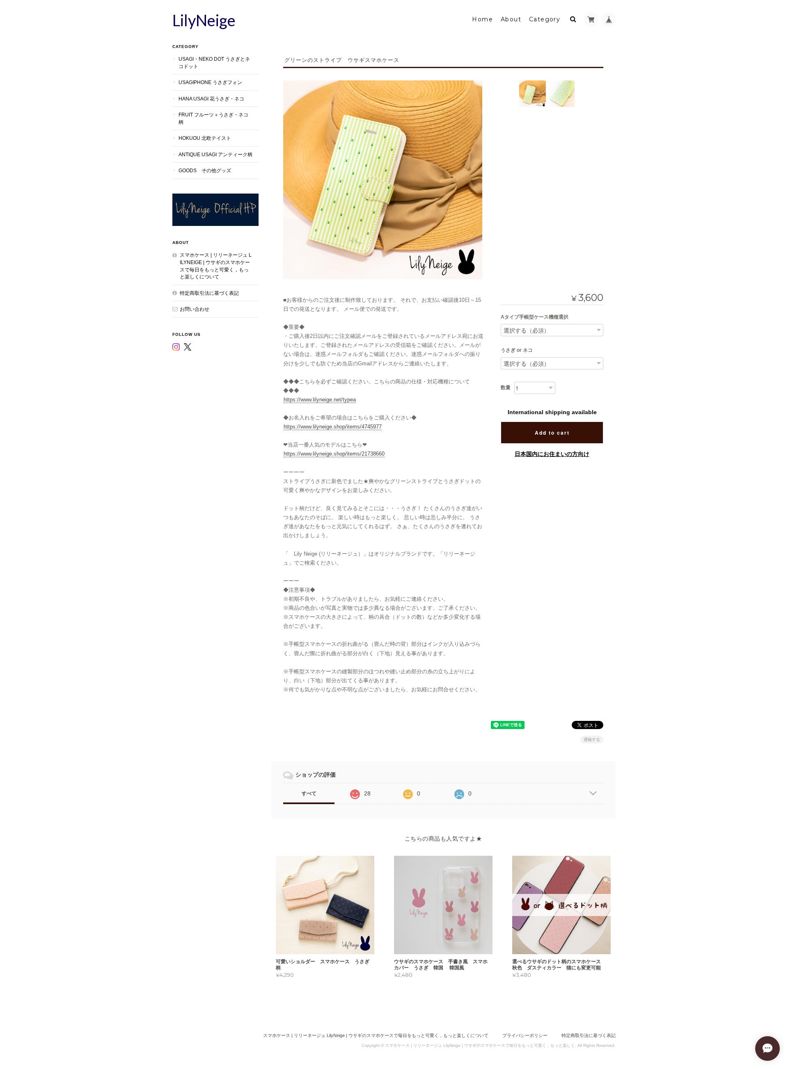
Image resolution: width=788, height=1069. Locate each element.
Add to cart (552, 432)
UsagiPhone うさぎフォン (210, 82)
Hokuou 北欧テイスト (205, 138)
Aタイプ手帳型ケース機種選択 (534, 317)
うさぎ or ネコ (517, 350)
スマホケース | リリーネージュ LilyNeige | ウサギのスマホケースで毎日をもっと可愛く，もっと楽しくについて (216, 265)
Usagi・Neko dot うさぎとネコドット (214, 62)
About (511, 19)
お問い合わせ (194, 309)
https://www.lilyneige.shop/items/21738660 (334, 454)
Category (544, 19)
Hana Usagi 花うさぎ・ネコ (211, 98)
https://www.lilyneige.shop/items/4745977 (333, 427)
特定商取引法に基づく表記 (209, 293)
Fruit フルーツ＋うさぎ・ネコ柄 (213, 118)
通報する (592, 739)
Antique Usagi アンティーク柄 (215, 154)
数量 (506, 387)
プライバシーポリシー (524, 1035)
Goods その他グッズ (205, 170)
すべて (309, 793)
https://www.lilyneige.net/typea (320, 400)
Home (482, 19)
